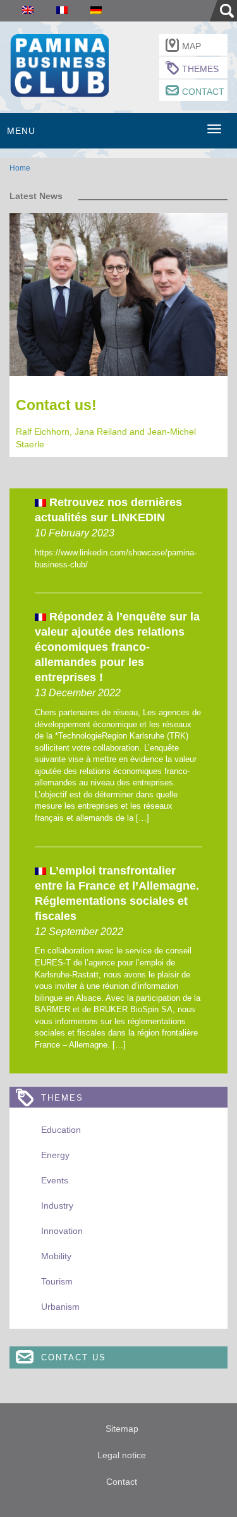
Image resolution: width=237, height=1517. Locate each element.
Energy (55, 1155)
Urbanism (60, 1307)
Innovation (62, 1231)
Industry (57, 1205)
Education (61, 1130)
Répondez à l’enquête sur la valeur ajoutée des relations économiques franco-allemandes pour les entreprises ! (117, 647)
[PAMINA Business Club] (59, 64)
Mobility (56, 1256)
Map (191, 46)
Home (19, 168)
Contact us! (56, 405)
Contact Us (73, 1357)
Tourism (57, 1281)
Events (54, 1180)
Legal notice (121, 1455)
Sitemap (122, 1428)
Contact (203, 92)
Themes (200, 69)
